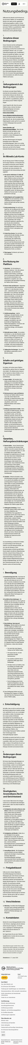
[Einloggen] (19, 4)
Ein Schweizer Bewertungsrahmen (9, 1029)
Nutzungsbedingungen (5, 1039)
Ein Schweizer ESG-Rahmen (8, 986)
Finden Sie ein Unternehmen (8, 997)
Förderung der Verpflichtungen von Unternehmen (13, 989)
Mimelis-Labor (4, 1020)
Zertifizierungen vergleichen (8, 1014)
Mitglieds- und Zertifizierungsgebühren (11, 1010)
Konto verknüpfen (5, 1025)
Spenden (4, 977)
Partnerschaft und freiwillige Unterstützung (12, 1027)
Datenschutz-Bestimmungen (16, 1039)
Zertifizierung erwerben (7, 1008)
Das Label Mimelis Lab (7, 984)
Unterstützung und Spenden (8, 1022)
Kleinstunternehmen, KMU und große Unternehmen (13, 991)
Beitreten (14, 3)
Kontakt (3, 1032)
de (24, 3)
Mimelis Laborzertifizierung (8, 1003)
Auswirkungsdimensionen (7, 1005)
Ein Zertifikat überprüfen (7, 1012)
